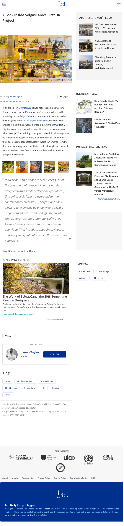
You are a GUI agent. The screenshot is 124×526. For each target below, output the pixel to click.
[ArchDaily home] (62, 3)
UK (54, 125)
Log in (118, 4)
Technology (103, 271)
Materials (83, 278)
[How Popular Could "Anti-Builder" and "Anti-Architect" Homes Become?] (84, 107)
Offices (8, 394)
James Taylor (30, 352)
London (48, 112)
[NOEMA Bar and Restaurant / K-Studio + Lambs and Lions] (86, 45)
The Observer (24, 108)
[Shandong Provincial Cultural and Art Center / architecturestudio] (86, 62)
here (32, 251)
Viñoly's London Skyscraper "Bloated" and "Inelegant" (107, 123)
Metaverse (98, 278)
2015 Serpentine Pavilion (35, 120)
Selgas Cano (29, 388)
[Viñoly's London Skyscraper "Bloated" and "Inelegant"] (84, 125)
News (7, 381)
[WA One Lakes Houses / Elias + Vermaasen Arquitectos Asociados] (86, 29)
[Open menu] (4, 4)
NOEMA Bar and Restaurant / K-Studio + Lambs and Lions (106, 44)
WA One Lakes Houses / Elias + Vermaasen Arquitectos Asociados (106, 28)
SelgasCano (26, 116)
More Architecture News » (110, 199)
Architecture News (25, 381)
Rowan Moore (47, 381)
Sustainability (85, 271)
